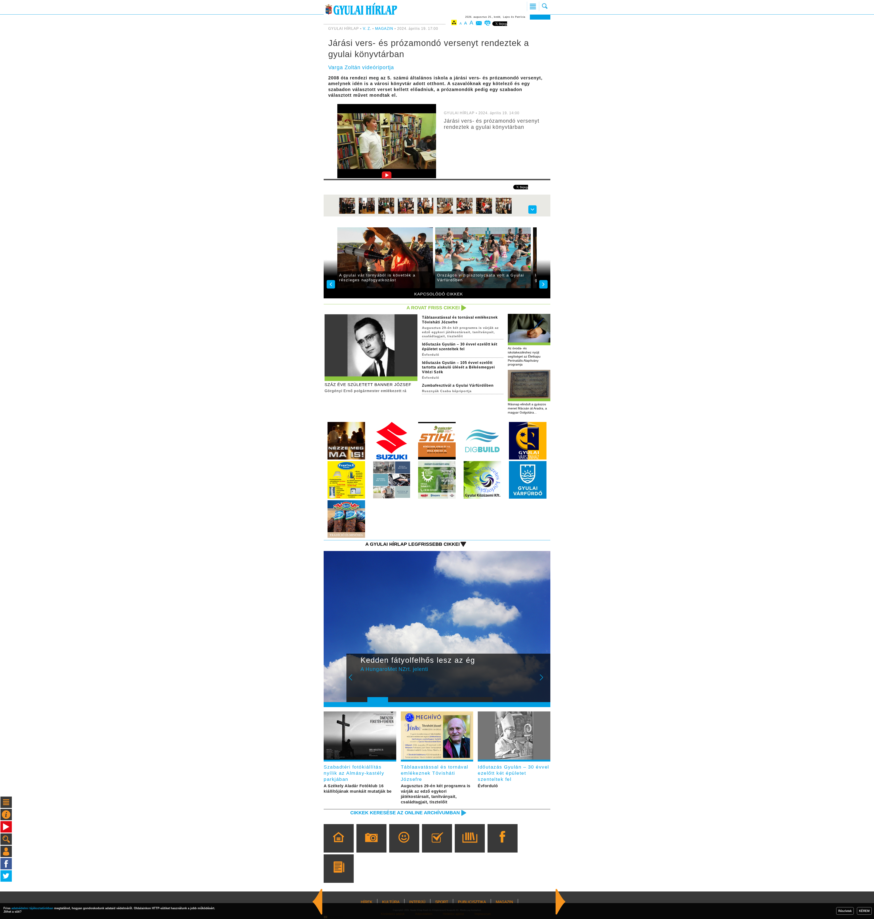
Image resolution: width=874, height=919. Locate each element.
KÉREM (864, 911)
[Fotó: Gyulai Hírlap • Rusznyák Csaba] (347, 213)
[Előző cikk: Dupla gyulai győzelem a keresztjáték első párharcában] (560, 901)
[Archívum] (469, 844)
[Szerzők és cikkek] (338, 875)
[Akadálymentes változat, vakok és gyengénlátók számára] (454, 23)
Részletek (845, 911)
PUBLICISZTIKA (472, 902)
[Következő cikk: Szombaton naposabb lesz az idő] (317, 901)
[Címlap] (338, 844)
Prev (353, 680)
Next (544, 680)
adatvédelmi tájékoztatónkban (32, 908)
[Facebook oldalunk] (502, 844)
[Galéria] (371, 844)
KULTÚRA (390, 902)
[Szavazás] (436, 844)
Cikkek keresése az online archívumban (405, 812)
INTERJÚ (417, 902)
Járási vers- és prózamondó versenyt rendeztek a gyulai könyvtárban (491, 124)
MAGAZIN (384, 28)
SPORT (441, 902)
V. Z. (367, 28)
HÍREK (366, 902)
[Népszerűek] (404, 844)
